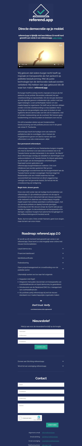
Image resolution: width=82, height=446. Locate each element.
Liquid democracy (25, 249)
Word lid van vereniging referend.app (32, 366)
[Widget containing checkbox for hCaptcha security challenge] (30, 418)
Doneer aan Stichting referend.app (31, 361)
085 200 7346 (46, 445)
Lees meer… (57, 38)
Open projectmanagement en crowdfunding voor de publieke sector (38, 268)
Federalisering (23, 263)
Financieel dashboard (26, 253)
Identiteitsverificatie (25, 258)
